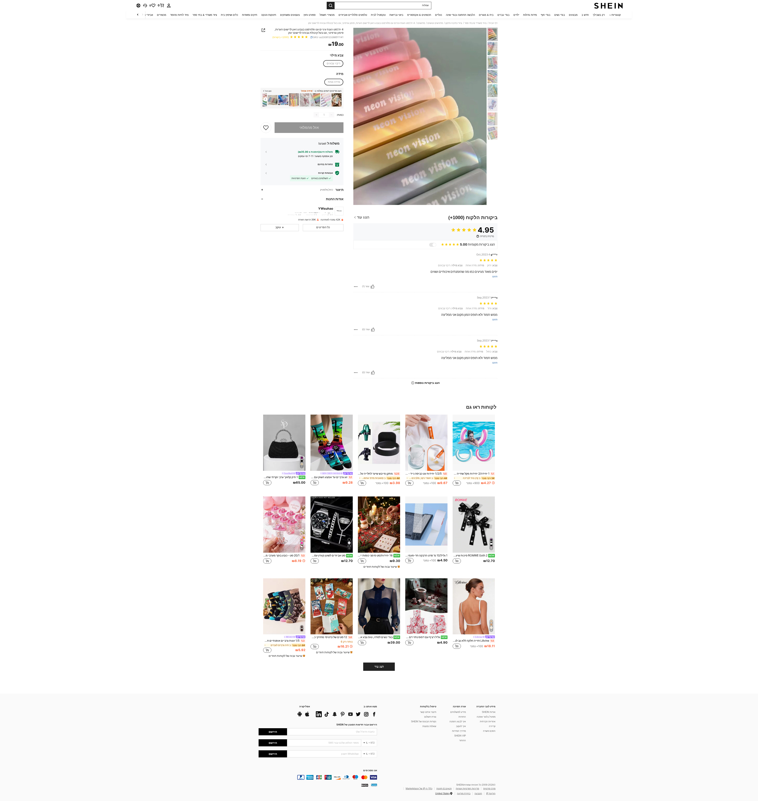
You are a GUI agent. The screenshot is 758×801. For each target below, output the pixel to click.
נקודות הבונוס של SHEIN (423, 721)
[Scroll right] (137, 15)
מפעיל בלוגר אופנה (486, 716)
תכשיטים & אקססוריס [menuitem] (419, 14)
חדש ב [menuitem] (585, 14)
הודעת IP (490, 793)
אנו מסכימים (370, 770)
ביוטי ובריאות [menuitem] (396, 14)
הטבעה (478, 793)
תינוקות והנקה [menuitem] (268, 14)
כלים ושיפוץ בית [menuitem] (229, 14)
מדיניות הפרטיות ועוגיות (467, 788)
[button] (145, 5)
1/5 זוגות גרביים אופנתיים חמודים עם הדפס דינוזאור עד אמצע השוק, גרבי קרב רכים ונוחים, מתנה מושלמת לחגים (284, 640)
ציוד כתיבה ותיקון (453, 23)
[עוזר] (372, 286)
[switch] (432, 245)
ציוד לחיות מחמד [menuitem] (179, 14)
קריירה (492, 726)
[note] (381, 567)
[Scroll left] (142, 15)
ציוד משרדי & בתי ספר (475, 23)
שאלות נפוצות (429, 726)
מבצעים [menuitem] (573, 14)
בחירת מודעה (463, 793)
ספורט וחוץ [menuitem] (310, 14)
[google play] (299, 716)
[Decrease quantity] (331, 114)
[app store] (307, 716)
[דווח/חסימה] (355, 286)
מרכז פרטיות (489, 788)
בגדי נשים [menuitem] (559, 14)
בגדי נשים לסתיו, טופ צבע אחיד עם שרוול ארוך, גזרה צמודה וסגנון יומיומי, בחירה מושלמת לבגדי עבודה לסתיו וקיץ (379, 637)
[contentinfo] (318, 777)
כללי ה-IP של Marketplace (419, 788)
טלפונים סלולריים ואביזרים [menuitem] (353, 14)
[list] (345, 714)
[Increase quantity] (316, 114)
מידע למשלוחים (458, 712)
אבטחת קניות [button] (325, 173)
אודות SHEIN (488, 712)
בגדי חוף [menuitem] (545, 14)
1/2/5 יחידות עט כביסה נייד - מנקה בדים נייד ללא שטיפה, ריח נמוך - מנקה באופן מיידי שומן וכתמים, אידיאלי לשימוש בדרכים (426, 473)
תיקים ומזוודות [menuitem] (249, 14)
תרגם (494, 276)
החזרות (462, 716)
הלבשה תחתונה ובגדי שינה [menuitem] (460, 14)
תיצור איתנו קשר (428, 712)
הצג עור (379, 666)
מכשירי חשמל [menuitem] (327, 14)
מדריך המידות (459, 731)
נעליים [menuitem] (438, 14)
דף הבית (493, 23)
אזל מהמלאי (309, 127)
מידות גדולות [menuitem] (530, 14)
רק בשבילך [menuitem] (599, 14)
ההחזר (462, 740)
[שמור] (266, 127)
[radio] (333, 63)
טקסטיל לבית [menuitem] (378, 14)
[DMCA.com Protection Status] (364, 784)
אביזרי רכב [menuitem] (147, 14)
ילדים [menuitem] (516, 14)
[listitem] (336, 100)
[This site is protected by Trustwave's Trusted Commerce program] (374, 784)
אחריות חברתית (487, 721)
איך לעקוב (461, 726)
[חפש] (331, 5)
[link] (161, 5)
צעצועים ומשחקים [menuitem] (290, 14)
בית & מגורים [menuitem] (486, 14)
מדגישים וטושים (435, 23)
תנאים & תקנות (444, 788)
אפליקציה (304, 706)
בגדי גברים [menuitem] (503, 14)
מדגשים (421, 23)
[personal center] (168, 5)
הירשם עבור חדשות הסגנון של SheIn (356, 724)
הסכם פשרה (489, 731)
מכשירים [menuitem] (161, 14)
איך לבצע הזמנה (457, 721)
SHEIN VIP (460, 735)
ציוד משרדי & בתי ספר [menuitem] (204, 14)
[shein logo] (608, 5)
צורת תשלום (430, 716)
